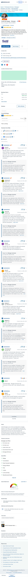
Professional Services (9, 7)
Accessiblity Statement (17, 572)
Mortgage (17, 7)
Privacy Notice (9, 572)
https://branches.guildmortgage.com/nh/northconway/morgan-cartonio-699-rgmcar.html (15, 57)
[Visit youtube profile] (7, 65)
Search (2, 7)
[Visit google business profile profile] (4, 65)
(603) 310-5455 (6, 53)
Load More (14, 416)
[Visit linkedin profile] (2, 65)
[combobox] (14, 111)
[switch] (24, 118)
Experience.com (12, 570)
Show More (12, 35)
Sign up (20, 2)
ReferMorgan (16, 46)
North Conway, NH (7, 55)
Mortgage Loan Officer (5, 8)
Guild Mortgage (14, 8)
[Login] (17, 2)
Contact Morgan (5, 46)
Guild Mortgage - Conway (17, 9)
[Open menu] (26, 2)
